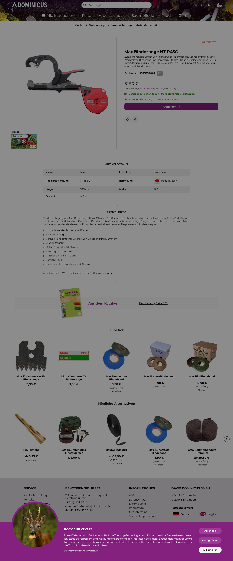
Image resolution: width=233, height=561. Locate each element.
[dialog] (116, 280)
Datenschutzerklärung (74, 551)
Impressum (92, 551)
